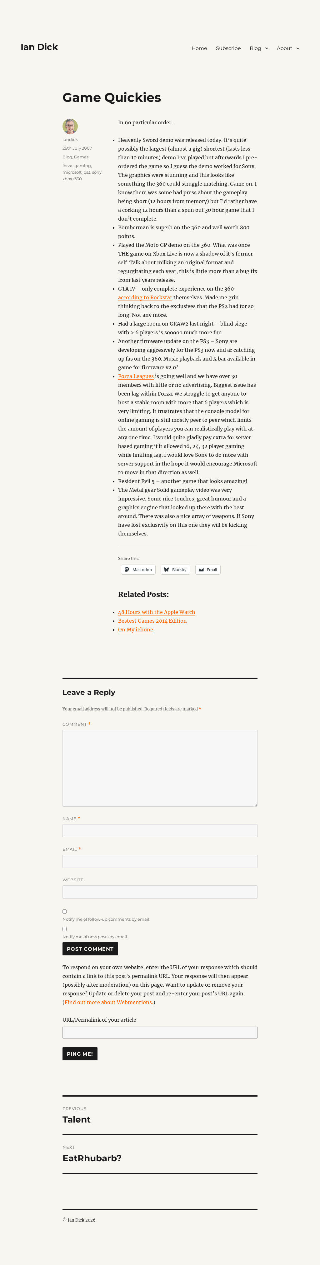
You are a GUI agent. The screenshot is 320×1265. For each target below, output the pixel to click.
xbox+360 (72, 178)
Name (71, 818)
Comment (76, 724)
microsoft (72, 172)
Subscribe (228, 48)
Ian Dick (39, 47)
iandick (70, 139)
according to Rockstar (145, 297)
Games (81, 156)
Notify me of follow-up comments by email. (106, 919)
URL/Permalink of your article (99, 1020)
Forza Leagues (136, 376)
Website (73, 879)
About (284, 48)
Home (199, 48)
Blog (255, 48)
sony (97, 172)
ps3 (86, 172)
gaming (82, 165)
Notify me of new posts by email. (95, 936)
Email (71, 849)
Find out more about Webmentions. (109, 1002)
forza (67, 165)
